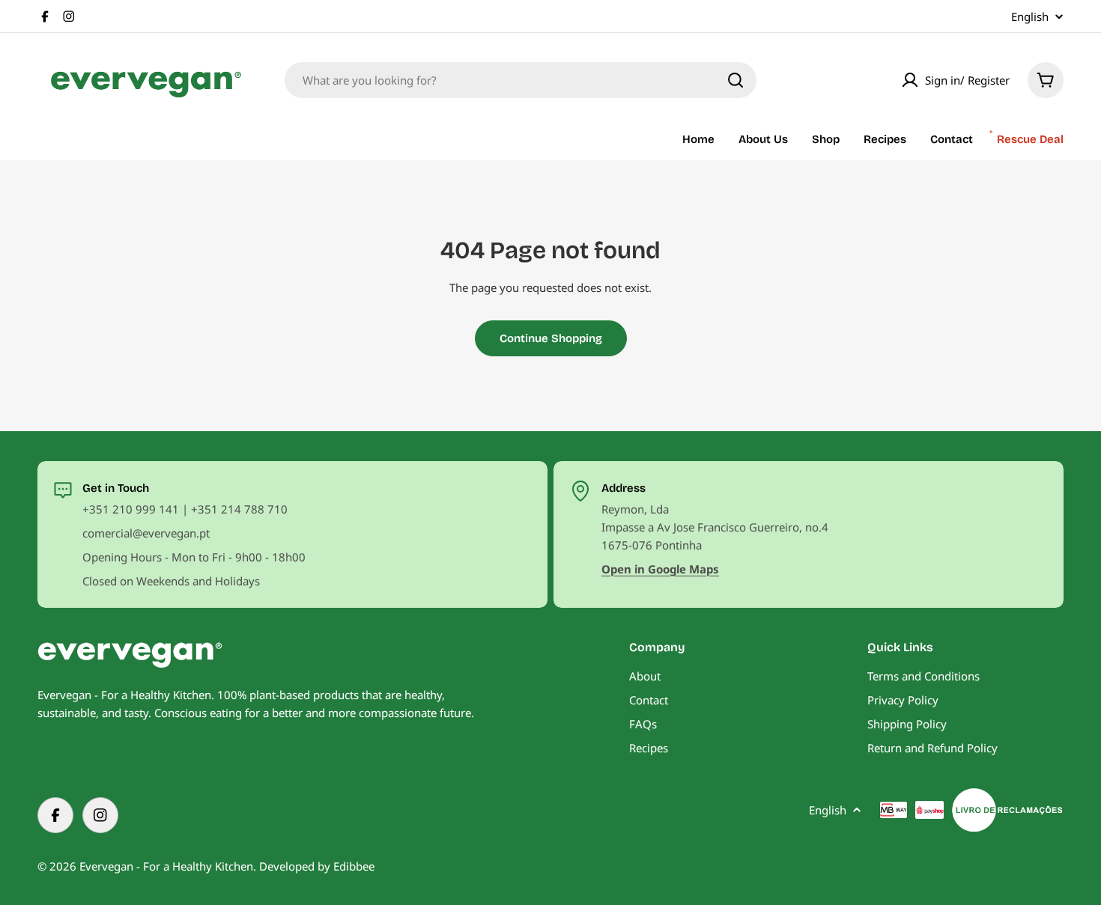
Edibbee (353, 866)
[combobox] (520, 80)
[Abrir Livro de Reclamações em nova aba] (1007, 810)
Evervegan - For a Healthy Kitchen (166, 866)
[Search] (735, 80)
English (1030, 16)
